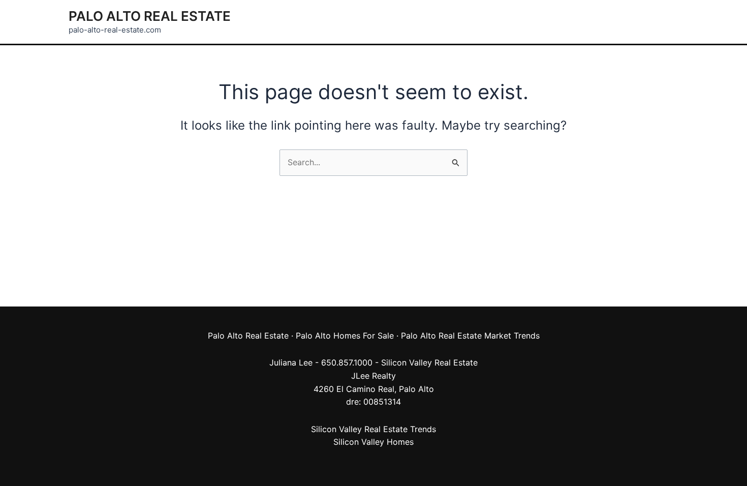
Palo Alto (416, 389)
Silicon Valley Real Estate (429, 362)
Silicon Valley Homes (373, 442)
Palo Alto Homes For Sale (345, 335)
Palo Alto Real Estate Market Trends (470, 335)
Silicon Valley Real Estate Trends (373, 429)
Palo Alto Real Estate (150, 16)
